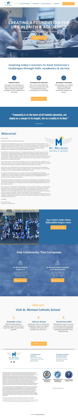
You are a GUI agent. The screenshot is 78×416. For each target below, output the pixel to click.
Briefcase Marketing (40, 414)
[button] (35, 3)
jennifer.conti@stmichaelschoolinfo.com (11, 193)
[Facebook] (11, 362)
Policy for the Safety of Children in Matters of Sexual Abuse (19, 401)
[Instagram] (14, 362)
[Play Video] (20, 227)
